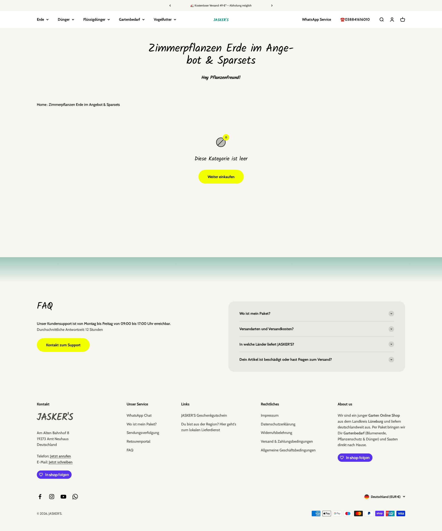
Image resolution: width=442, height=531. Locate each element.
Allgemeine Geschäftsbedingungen (288, 450)
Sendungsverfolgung (143, 432)
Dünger (64, 19)
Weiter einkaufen (221, 177)
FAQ (130, 450)
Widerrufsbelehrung (276, 432)
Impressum (270, 415)
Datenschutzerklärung (278, 424)
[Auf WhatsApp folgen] (75, 496)
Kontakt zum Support (63, 345)
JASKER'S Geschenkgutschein (204, 415)
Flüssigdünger (94, 19)
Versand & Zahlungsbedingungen (287, 441)
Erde (40, 19)
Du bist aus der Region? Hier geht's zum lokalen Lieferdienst (208, 427)
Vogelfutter (163, 19)
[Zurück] (170, 5)
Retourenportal (138, 441)
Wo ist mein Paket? (142, 424)
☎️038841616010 (355, 19)
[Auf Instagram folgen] (52, 496)
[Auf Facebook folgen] (40, 496)
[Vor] (272, 5)
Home (42, 104)
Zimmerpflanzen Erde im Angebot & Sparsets (84, 104)
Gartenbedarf (129, 19)
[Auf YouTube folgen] (63, 496)
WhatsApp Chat (139, 415)
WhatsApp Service (316, 19)
